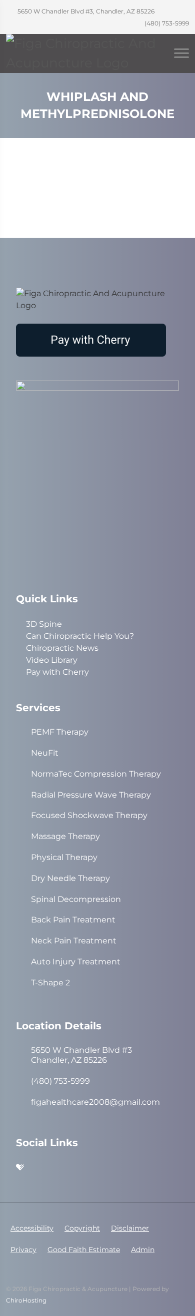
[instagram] (63, 1168)
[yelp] (41, 1168)
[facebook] (107, 1168)
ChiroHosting (26, 1300)
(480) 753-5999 (166, 23)
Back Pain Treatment (73, 919)
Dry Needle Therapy (70, 878)
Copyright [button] (82, 1228)
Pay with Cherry (57, 672)
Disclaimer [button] (130, 1228)
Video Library (52, 660)
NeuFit (44, 753)
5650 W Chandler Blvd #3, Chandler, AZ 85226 (85, 11)
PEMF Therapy (59, 732)
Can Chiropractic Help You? (80, 636)
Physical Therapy (64, 857)
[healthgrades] (20, 1168)
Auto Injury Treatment (75, 961)
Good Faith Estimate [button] (84, 1249)
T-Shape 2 (50, 982)
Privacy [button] (23, 1249)
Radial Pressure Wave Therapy (91, 795)
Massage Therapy (65, 836)
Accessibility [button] (32, 1228)
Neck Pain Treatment (73, 940)
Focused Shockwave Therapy (89, 815)
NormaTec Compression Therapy (96, 774)
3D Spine (44, 624)
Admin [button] (142, 1249)
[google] (85, 1168)
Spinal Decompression (76, 899)
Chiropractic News (62, 648)
